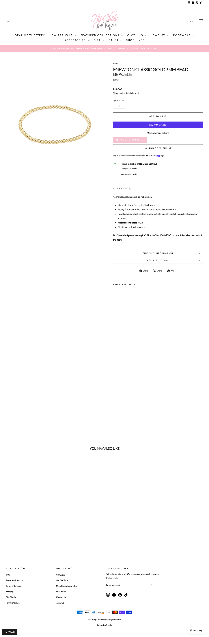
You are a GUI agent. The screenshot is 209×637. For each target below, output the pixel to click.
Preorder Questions (14, 580)
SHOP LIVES (135, 40)
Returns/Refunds (13, 586)
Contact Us (61, 597)
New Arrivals (62, 35)
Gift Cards (60, 574)
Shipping (116, 93)
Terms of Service (13, 602)
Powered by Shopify (104, 625)
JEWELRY (158, 35)
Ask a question (158, 260)
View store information (129, 174)
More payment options (158, 132)
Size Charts (11, 597)
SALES (114, 40)
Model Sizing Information (66, 586)
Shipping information (158, 253)
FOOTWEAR (182, 35)
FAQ (8, 574)
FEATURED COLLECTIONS (100, 35)
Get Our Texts (62, 580)
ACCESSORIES (75, 40)
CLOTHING (135, 35)
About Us (60, 602)
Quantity (119, 100)
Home (115, 63)
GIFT (98, 40)
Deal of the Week (30, 35)
